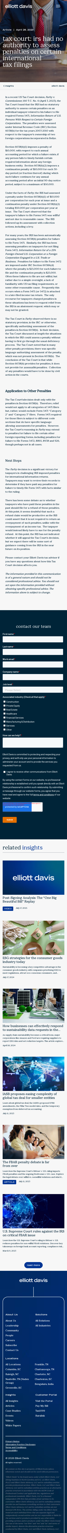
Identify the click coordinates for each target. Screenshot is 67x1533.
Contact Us (11, 1350)
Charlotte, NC (42, 1374)
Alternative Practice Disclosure (20, 1444)
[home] (18, 6)
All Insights (11, 1400)
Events (9, 1415)
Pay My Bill (41, 1405)
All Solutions (42, 1320)
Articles (9, 1405)
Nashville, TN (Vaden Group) (17, 1381)
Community (12, 1330)
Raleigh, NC (12, 1374)
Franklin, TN (41, 1364)
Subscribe (11, 1345)
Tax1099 (40, 1410)
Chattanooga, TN (44, 1369)
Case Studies (13, 1410)
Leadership (12, 1325)
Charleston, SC (43, 1379)
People (9, 1335)
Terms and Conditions (15, 1447)
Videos (9, 1420)
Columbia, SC (13, 1369)
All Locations (13, 1364)
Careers (10, 1340)
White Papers (13, 1425)
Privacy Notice (12, 1441)
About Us (10, 1320)
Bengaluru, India (44, 1384)
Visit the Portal (44, 1400)
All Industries (42, 1325)
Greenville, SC (13, 1387)
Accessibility (11, 1450)
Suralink (40, 1415)
